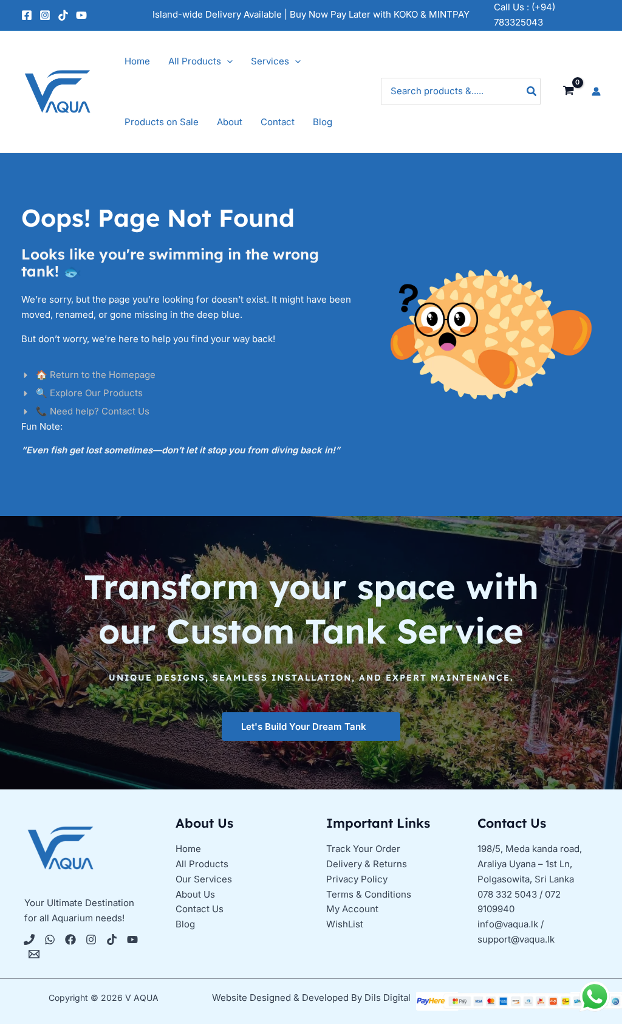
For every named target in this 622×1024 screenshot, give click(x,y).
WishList (344, 924)
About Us (195, 894)
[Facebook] (26, 15)
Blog (185, 924)
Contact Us (200, 909)
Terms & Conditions (368, 894)
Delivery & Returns (366, 864)
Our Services (204, 879)
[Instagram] (44, 15)
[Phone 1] (29, 939)
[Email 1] (34, 954)
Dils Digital (387, 997)
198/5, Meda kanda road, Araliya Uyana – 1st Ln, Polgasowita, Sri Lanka (529, 864)
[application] (227, 61)
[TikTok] (63, 15)
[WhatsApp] (49, 939)
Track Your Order (363, 848)
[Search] (532, 91)
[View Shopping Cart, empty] (568, 91)
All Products (202, 864)
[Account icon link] (596, 91)
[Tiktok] (111, 939)
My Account (352, 909)
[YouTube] (81, 15)
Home (188, 848)
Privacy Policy (357, 879)
